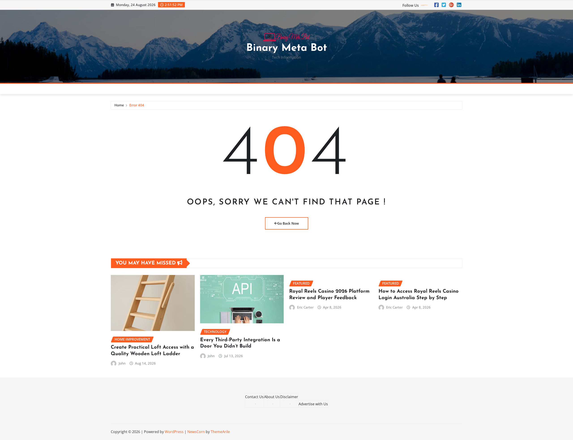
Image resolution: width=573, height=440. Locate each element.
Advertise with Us (313, 403)
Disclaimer (289, 396)
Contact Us (254, 396)
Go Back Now (288, 223)
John (122, 363)
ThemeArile (220, 431)
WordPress (174, 431)
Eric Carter (305, 307)
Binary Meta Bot (286, 48)
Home (119, 105)
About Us (272, 396)
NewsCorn (196, 431)
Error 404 (136, 105)
